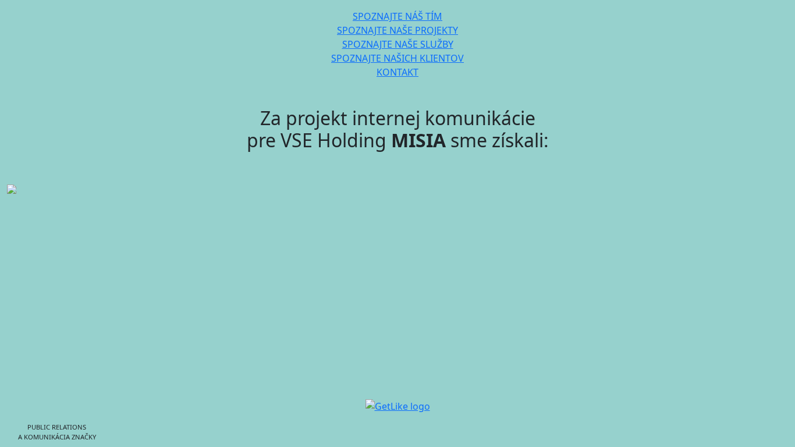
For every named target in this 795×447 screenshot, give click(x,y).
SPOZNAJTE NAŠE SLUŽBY (397, 44)
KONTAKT (397, 72)
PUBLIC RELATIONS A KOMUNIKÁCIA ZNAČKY (57, 432)
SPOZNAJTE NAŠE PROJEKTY (397, 30)
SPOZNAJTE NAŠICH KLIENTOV (397, 58)
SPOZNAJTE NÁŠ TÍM (397, 16)
